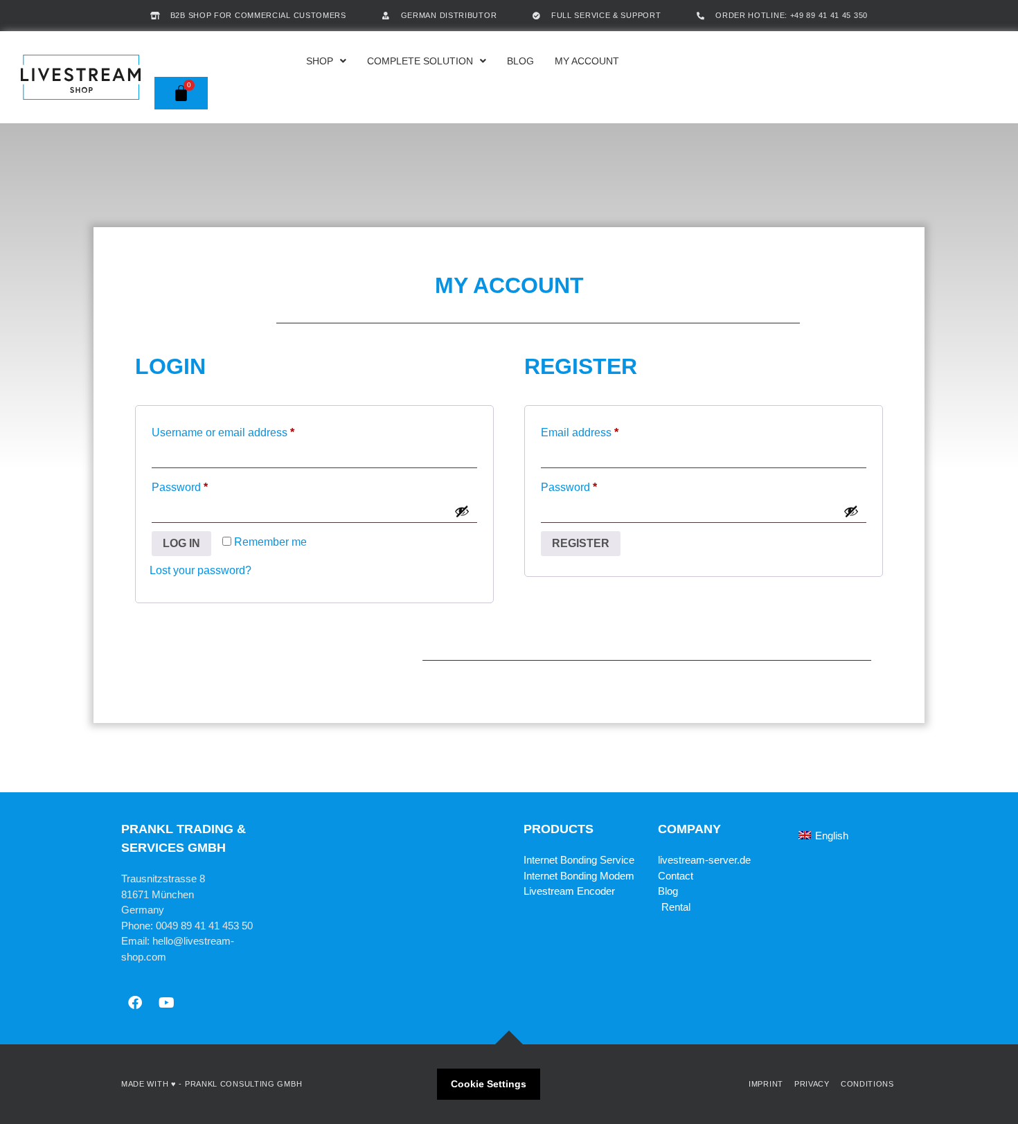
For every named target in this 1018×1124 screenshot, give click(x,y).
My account (587, 60)
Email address (602, 430)
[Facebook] (135, 1003)
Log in (181, 543)
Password (202, 484)
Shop (319, 60)
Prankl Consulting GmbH (243, 1084)
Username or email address (245, 430)
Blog (520, 60)
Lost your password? (200, 570)
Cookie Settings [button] (488, 1083)
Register (580, 543)
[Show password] (462, 511)
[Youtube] (166, 1003)
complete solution (420, 60)
